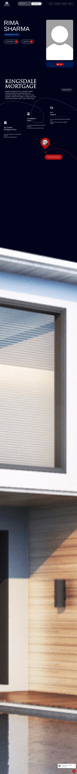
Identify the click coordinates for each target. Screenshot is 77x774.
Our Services (57, 3)
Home (51, 3)
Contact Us (64, 3)
